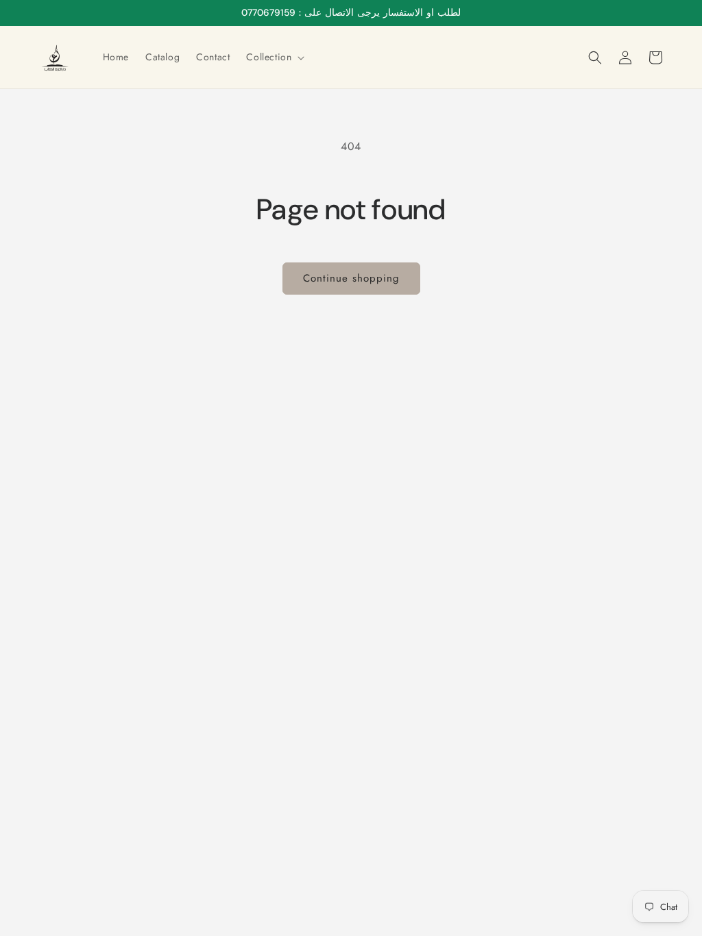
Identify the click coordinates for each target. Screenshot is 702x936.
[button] (274, 56)
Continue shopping (351, 278)
